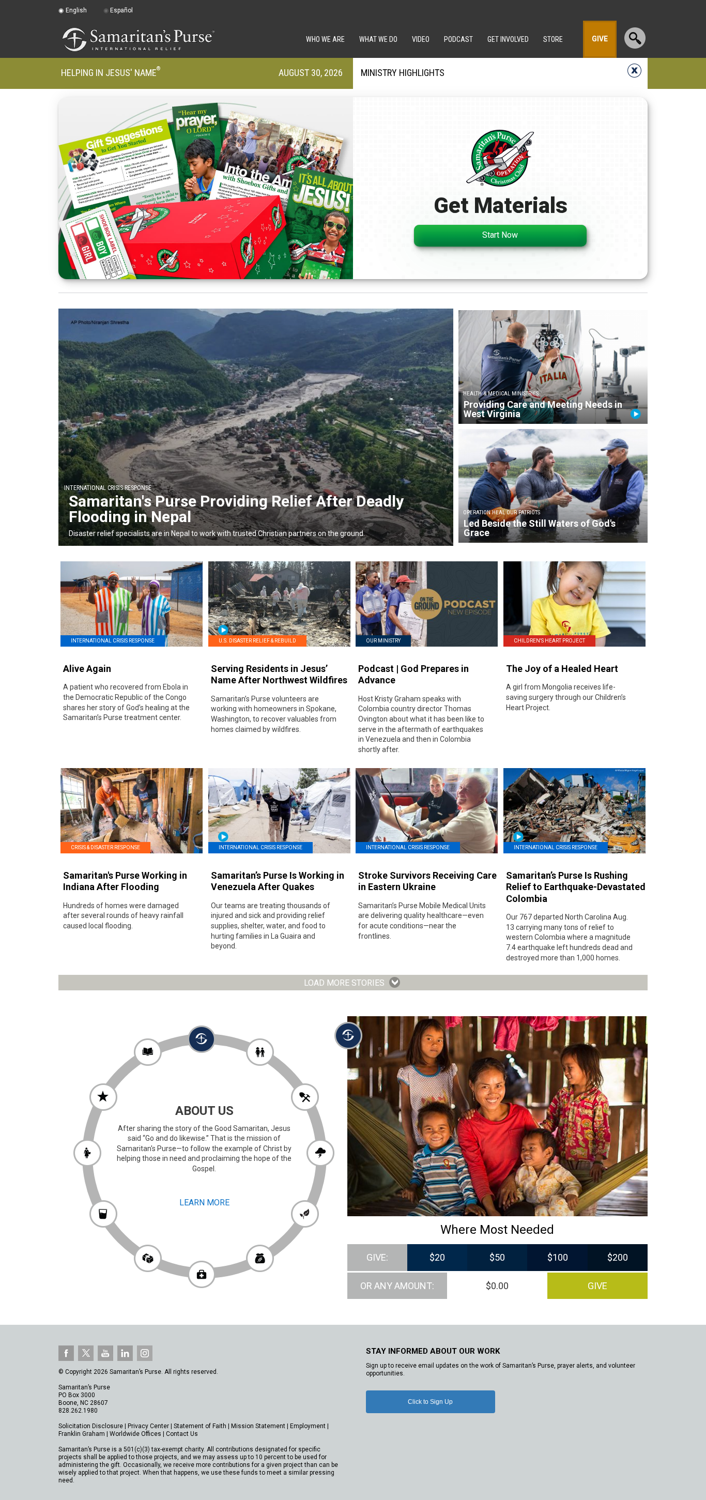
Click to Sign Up (430, 1401)
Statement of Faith (200, 1426)
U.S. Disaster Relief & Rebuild (257, 641)
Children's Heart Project (549, 641)
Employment (308, 1426)
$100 (557, 1257)
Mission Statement (258, 1426)
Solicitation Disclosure (90, 1426)
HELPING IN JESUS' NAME (109, 72)
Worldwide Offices (135, 1433)
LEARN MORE (204, 1202)
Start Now (500, 235)
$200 (617, 1257)
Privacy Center (148, 1426)
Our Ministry (383, 641)
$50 (497, 1257)
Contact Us (182, 1433)
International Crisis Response (113, 641)
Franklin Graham (81, 1433)
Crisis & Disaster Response (105, 847)
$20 (437, 1257)
